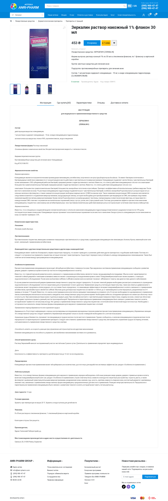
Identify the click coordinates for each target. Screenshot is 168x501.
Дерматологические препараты (50, 21)
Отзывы (101, 103)
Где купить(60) (64, 103)
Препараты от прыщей (74, 21)
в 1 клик (106, 43)
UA (135, 5)
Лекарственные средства (25, 21)
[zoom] (64, 27)
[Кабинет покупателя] (143, 15)
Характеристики (84, 103)
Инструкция (45, 103)
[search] (124, 6)
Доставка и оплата (119, 103)
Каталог (18, 15)
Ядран (96, 82)
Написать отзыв (77, 49)
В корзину (92, 43)
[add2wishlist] (114, 43)
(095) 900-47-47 (149, 5)
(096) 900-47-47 (149, 8)
